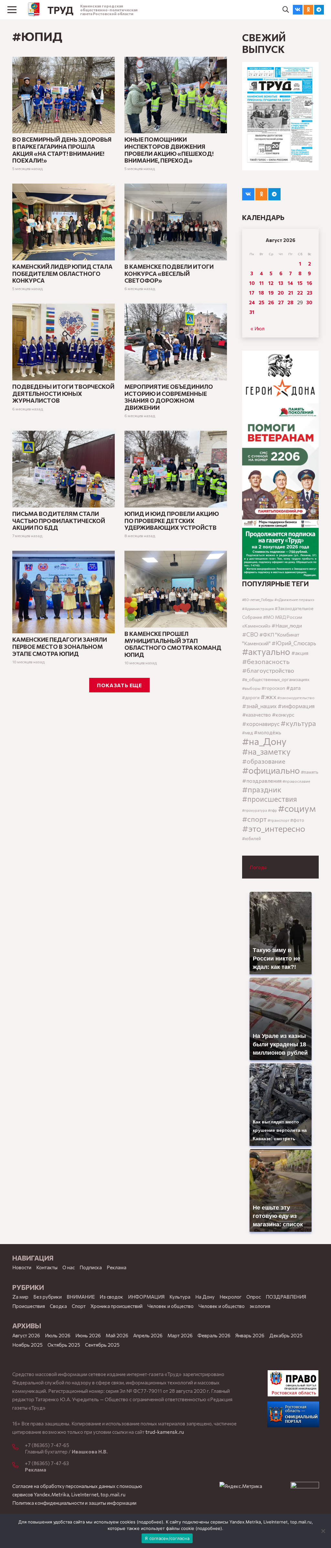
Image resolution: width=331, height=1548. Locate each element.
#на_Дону (264, 741)
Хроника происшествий (117, 1306)
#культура (298, 723)
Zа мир (20, 1297)
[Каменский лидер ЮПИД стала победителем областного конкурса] (63, 188)
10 (252, 283)
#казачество (256, 715)
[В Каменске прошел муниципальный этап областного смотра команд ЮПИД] (175, 555)
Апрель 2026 (148, 1335)
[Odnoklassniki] (308, 10)
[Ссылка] (34, 10)
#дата (293, 688)
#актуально (266, 651)
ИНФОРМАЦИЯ (146, 1297)
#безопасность (266, 661)
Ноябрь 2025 (27, 1345)
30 (309, 302)
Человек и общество (221, 1306)
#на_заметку (266, 751)
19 (271, 293)
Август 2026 (26, 1335)
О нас (68, 1267)
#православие (296, 781)
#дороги (251, 697)
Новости (21, 1267)
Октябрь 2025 (64, 1345)
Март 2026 (180, 1335)
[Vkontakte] (298, 10)
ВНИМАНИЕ (81, 1297)
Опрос (253, 1297)
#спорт (254, 818)
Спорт (79, 1306)
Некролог (230, 1297)
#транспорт (278, 820)
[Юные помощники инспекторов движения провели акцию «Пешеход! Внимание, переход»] (175, 61)
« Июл (257, 328)
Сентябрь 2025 (102, 1345)
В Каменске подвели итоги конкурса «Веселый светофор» (169, 273)
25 (261, 302)
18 (261, 293)
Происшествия (28, 1306)
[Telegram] (319, 10)
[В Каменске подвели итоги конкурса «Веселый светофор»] (175, 188)
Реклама (116, 1267)
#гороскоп (273, 688)
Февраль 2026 (214, 1335)
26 (271, 302)
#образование (263, 761)
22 (300, 293)
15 (300, 283)
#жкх (268, 696)
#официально (271, 770)
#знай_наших (259, 706)
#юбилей (251, 838)
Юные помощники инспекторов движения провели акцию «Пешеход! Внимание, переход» (169, 150)
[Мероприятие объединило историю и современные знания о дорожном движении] (175, 308)
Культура (179, 1297)
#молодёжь (267, 732)
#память (309, 772)
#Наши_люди (287, 625)
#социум (297, 808)
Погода (258, 867)
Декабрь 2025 (286, 1335)
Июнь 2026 (88, 1335)
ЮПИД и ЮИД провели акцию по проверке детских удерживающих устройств (171, 520)
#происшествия (269, 798)
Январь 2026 (249, 1335)
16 (309, 283)
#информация (296, 706)
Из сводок (111, 1297)
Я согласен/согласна (167, 1538)
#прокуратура (254, 810)
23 (309, 293)
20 (281, 293)
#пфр (272, 810)
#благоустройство (268, 670)
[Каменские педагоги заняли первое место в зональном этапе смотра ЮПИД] (63, 555)
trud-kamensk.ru (164, 1432)
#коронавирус (261, 723)
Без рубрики (47, 1297)
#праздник (262, 789)
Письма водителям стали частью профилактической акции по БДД (58, 520)
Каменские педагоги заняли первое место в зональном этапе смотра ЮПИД (59, 646)
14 (290, 283)
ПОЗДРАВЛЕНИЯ (286, 1297)
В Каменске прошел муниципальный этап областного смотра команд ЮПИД (172, 644)
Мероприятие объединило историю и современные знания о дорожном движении (168, 397)
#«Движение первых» (294, 600)
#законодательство (296, 697)
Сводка (58, 1306)
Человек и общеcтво (170, 1306)
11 (261, 283)
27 (281, 302)
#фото (297, 820)
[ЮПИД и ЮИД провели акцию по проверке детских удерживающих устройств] (175, 435)
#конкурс (283, 714)
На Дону (205, 1297)
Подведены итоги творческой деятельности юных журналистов (63, 393)
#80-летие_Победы (257, 600)
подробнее (150, 1521)
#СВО (250, 634)
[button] (286, 9)
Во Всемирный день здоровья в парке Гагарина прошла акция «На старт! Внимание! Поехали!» (62, 150)
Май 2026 (117, 1335)
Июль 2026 (57, 1335)
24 (252, 302)
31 (252, 312)
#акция (299, 653)
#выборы (251, 688)
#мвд (247, 732)
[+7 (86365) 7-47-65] (18, 1447)
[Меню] (12, 10)
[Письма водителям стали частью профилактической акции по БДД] (63, 435)
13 (280, 283)
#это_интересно (273, 828)
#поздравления (262, 780)
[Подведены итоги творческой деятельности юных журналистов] (63, 308)
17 (251, 293)
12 (270, 283)
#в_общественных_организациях (275, 679)
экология (260, 1306)
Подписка (91, 1267)
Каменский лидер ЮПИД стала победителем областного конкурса (62, 273)
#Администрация (258, 608)
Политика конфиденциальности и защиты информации (74, 1503)
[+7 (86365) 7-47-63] (18, 1465)
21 (290, 293)
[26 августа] (280, 116)
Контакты (47, 1267)
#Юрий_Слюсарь (294, 643)
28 (290, 302)
